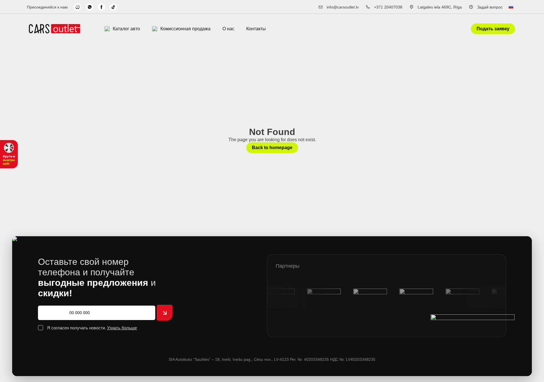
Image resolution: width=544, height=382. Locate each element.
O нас (228, 28)
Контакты (256, 28)
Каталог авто (126, 28)
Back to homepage (272, 147)
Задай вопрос (490, 7)
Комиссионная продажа (185, 28)
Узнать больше (122, 327)
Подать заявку (493, 28)
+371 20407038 (388, 7)
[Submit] (165, 313)
